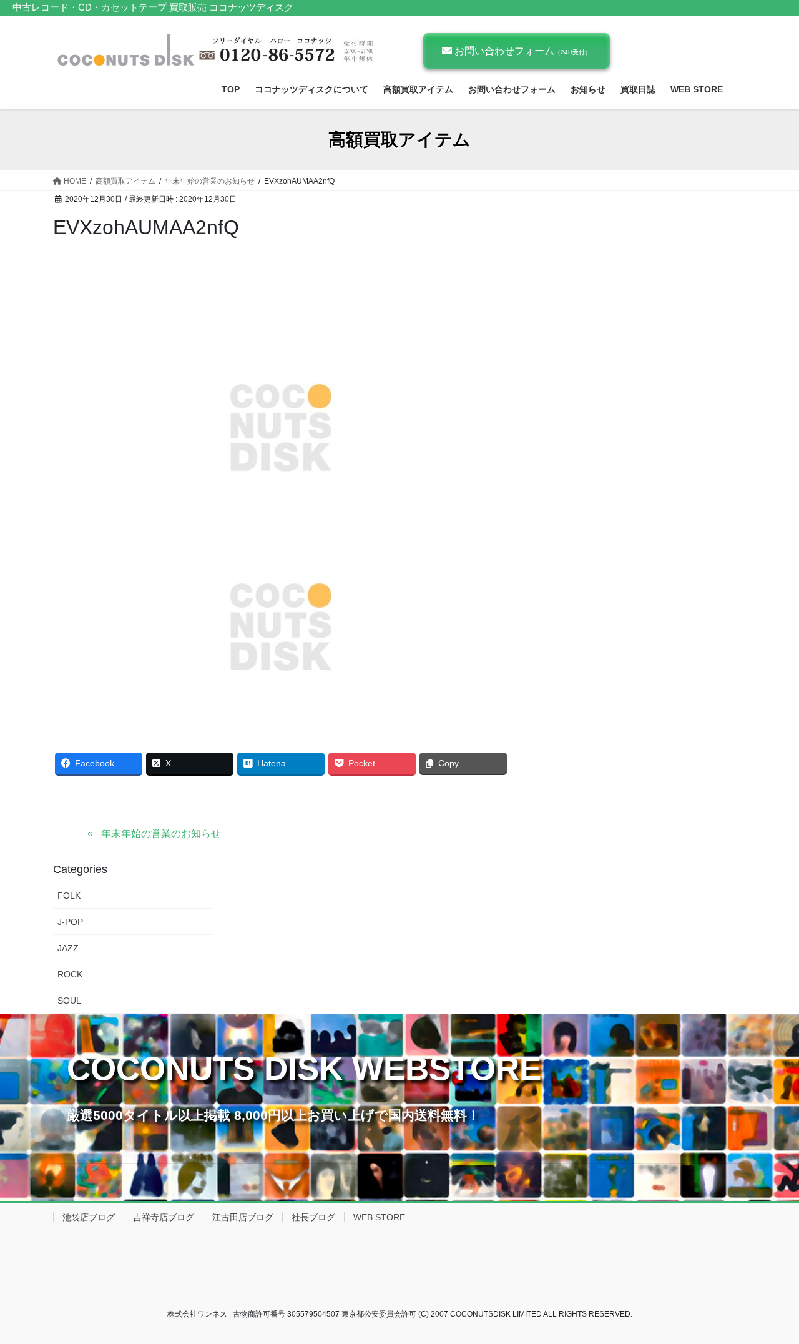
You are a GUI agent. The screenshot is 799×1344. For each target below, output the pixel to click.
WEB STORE (379, 1217)
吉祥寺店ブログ (163, 1217)
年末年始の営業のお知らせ (161, 833)
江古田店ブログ (242, 1217)
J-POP (70, 922)
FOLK (69, 896)
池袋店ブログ (88, 1217)
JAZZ (68, 948)
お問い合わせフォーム (521, 51)
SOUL (69, 1001)
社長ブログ (313, 1217)
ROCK (69, 974)
